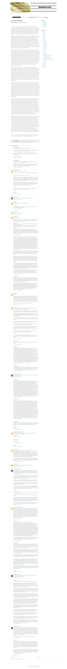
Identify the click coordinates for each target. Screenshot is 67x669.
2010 (43, 63)
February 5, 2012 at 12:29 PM (17, 418)
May (44, 50)
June (44, 49)
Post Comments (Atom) (18, 659)
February (45, 54)
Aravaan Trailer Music (46, 56)
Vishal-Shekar (45, 26)
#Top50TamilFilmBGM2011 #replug (48, 59)
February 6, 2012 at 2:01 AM (17, 466)
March (44, 53)
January (45, 60)
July (44, 48)
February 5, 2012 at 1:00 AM (17, 290)
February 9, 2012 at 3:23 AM (17, 540)
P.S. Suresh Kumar (16, 469)
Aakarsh (14, 211)
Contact (27, 17)
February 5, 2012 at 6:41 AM (17, 338)
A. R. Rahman (45, 25)
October (45, 44)
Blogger (37, 666)
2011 (43, 62)
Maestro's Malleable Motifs (47, 55)
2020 (43, 32)
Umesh (14, 196)
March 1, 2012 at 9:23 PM (17, 623)
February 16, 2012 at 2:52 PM (17, 571)
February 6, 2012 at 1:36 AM (17, 461)
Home (25, 657)
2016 (43, 37)
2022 (43, 31)
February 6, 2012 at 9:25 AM (17, 504)
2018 (43, 35)
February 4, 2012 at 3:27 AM (17, 157)
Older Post (37, 657)
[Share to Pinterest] (17, 140)
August (45, 47)
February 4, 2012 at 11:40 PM (17, 213)
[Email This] (13, 140)
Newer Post (13, 657)
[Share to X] (15, 140)
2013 (43, 41)
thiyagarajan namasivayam (17, 507)
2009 (43, 64)
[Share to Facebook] (16, 140)
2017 (43, 36)
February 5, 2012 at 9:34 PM (17, 429)
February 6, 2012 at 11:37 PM (17, 518)
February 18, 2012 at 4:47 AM (17, 577)
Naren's (14, 449)
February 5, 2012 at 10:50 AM (17, 363)
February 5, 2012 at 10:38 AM (17, 344)
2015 (43, 38)
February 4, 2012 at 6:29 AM (17, 199)
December (45, 43)
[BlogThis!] (14, 140)
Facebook (23, 17)
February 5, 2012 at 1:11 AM (17, 304)
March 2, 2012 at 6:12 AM (17, 637)
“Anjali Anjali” (13, 119)
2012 (43, 42)
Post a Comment (14, 655)
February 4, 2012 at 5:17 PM (17, 208)
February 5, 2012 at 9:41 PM (17, 446)
